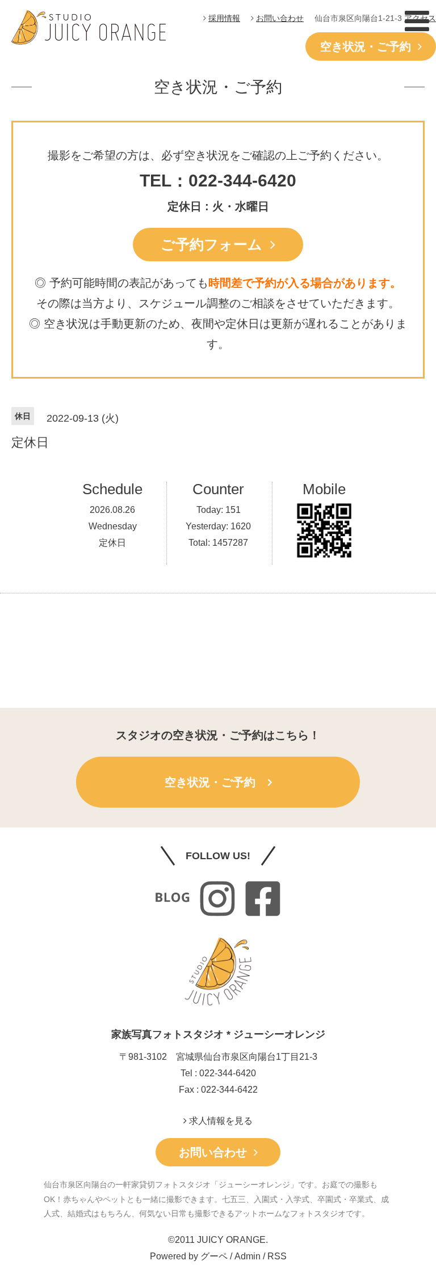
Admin (247, 1256)
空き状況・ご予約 (369, 46)
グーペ (214, 1256)
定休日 (112, 542)
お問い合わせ (280, 18)
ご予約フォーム (215, 244)
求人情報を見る (220, 1121)
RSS (277, 1256)
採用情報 (224, 18)
